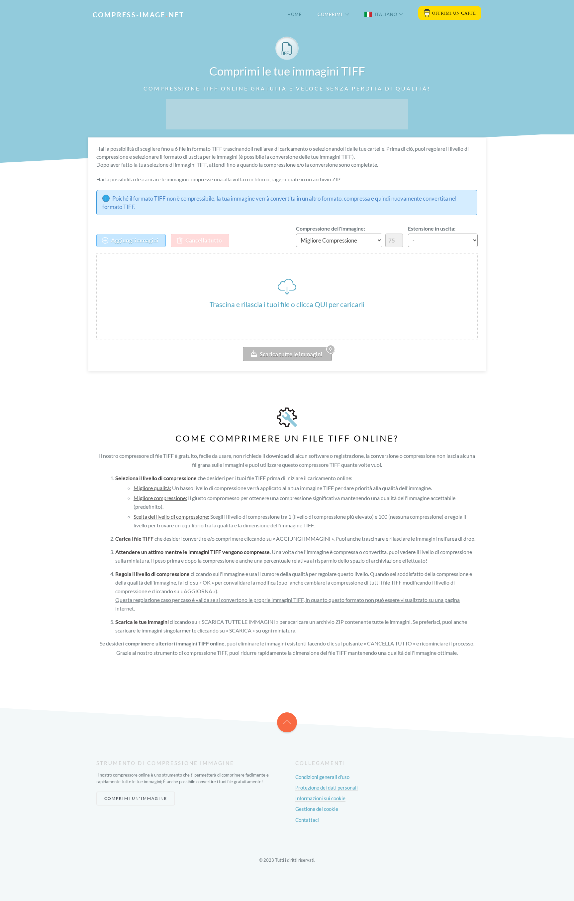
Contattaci (307, 820)
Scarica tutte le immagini (296, 352)
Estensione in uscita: (431, 228)
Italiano (386, 14)
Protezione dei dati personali (326, 788)
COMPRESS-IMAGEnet (138, 15)
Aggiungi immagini (134, 240)
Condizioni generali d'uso (322, 777)
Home (294, 14)
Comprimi (330, 14)
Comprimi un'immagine (135, 798)
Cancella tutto (203, 240)
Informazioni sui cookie (320, 798)
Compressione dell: (330, 228)
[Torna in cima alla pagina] (287, 722)
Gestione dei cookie (316, 809)
